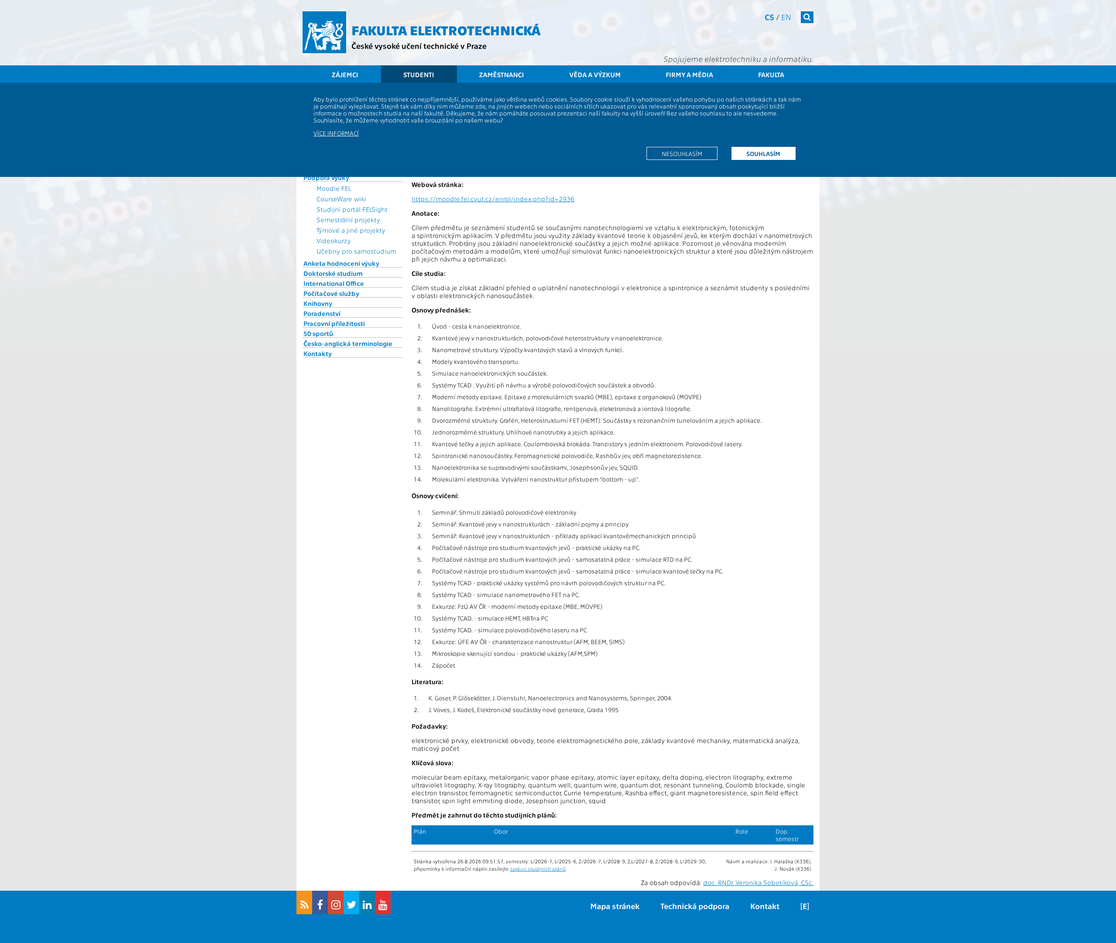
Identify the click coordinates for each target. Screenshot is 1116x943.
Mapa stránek (615, 905)
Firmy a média (689, 74)
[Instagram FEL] (336, 902)
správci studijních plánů (538, 868)
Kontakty (317, 353)
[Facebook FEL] (320, 902)
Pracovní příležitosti (334, 323)
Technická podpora (694, 905)
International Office (333, 283)
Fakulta (771, 74)
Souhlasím (763, 153)
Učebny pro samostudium (356, 251)
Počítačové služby (331, 293)
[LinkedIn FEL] (367, 902)
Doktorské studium (333, 273)
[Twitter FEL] (351, 902)
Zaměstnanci (501, 74)
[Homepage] (324, 32)
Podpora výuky (326, 177)
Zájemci (345, 74)
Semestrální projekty (348, 220)
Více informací (336, 132)
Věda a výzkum (595, 74)
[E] (804, 905)
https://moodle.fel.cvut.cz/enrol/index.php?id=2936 (493, 199)
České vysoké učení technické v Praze (419, 45)
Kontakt (764, 905)
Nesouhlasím (682, 153)
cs (769, 16)
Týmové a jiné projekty (350, 230)
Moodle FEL (333, 188)
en (786, 16)
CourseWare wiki (341, 199)
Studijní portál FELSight (352, 209)
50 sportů (318, 333)
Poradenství (321, 313)
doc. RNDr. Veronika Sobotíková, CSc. (758, 882)
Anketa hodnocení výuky (341, 263)
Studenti (418, 74)
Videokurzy (333, 240)
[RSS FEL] (304, 902)
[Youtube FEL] (383, 902)
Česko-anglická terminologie (347, 343)
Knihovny (317, 303)
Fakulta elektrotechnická (446, 29)
